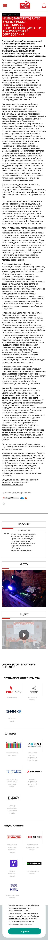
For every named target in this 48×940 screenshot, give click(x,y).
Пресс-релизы (14, 15)
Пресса (5, 15)
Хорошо (25, 931)
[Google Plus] (26, 497)
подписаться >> (24, 530)
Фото (24, 564)
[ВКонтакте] (21, 497)
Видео (24, 615)
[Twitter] (23, 497)
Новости (24, 524)
